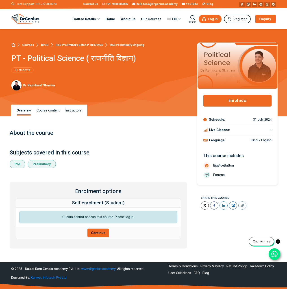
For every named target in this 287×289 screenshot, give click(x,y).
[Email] (233, 205)
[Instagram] (248, 4)
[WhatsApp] (267, 4)
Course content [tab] (48, 110)
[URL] (242, 205)
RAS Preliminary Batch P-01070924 (79, 45)
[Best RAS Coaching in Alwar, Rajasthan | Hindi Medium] (25, 19)
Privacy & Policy (212, 266)
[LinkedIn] (224, 205)
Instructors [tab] (73, 110)
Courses (28, 45)
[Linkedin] (254, 4)
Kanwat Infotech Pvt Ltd (48, 278)
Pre (17, 164)
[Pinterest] (260, 4)
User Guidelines (179, 273)
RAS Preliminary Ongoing (127, 45)
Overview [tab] (24, 110)
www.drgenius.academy (98, 269)
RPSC (44, 45)
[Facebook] (242, 4)
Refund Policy (236, 266)
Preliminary (42, 164)
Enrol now (237, 100)
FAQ (197, 273)
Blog (205, 273)
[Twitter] (205, 205)
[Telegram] (273, 4)
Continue (98, 233)
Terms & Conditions (183, 266)
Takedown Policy (261, 266)
